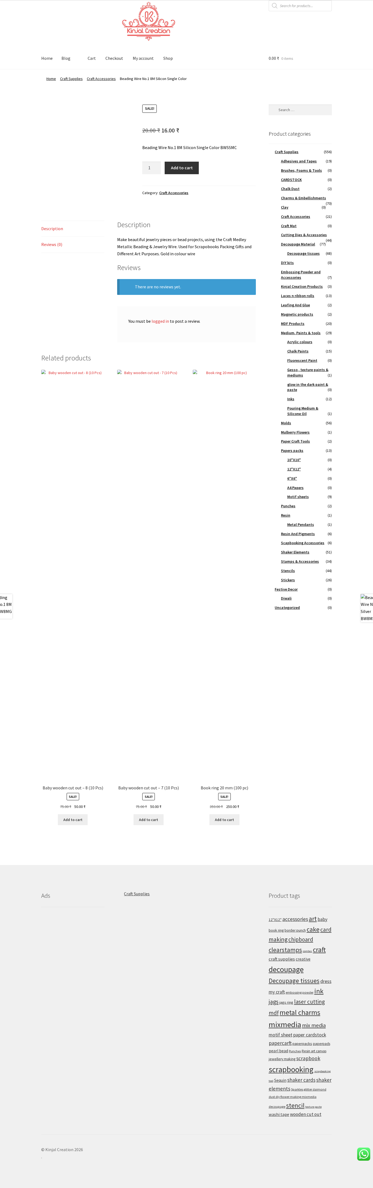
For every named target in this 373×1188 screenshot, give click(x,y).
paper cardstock (309, 1035)
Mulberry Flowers (295, 432)
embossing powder (299, 992)
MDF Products (292, 323)
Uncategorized (287, 607)
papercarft (280, 1043)
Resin (285, 515)
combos (307, 951)
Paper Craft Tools (295, 441)
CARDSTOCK (291, 179)
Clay (284, 207)
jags (274, 1001)
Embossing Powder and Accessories (301, 274)
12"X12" (294, 469)
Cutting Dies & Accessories (304, 234)
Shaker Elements (295, 552)
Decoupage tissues (303, 253)
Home (47, 58)
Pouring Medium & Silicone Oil (302, 411)
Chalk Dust (290, 188)
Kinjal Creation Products (302, 286)
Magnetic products (297, 314)
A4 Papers (295, 487)
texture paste (313, 1107)
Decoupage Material (298, 244)
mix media (314, 1025)
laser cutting (309, 1001)
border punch (295, 930)
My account (143, 58)
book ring (276, 930)
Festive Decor (286, 589)
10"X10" (294, 459)
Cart (92, 58)
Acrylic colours (299, 341)
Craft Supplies (71, 78)
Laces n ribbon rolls (297, 295)
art (313, 918)
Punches (288, 505)
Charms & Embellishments (303, 197)
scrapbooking (291, 1069)
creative (303, 959)
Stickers (288, 579)
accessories (295, 919)
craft (319, 949)
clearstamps (285, 950)
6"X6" (292, 478)
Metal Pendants (300, 524)
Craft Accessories (101, 78)
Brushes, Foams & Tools (301, 170)
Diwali (286, 598)
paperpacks (302, 1043)
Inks (290, 398)
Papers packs (292, 450)
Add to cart (182, 167)
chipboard (300, 939)
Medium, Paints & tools (301, 332)
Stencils (288, 570)
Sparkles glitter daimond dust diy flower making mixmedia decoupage (297, 1098)
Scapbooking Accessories (302, 542)
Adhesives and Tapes (299, 161)
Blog (65, 58)
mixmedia (285, 1024)
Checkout (114, 58)
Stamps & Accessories (300, 561)
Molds (286, 422)
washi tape (279, 1114)
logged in (160, 321)
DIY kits (287, 262)
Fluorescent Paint (302, 360)
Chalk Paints (298, 351)
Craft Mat (289, 225)
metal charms (300, 1012)
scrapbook (308, 1058)
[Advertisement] (72, 995)
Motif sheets (298, 496)
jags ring (286, 1002)
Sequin (280, 1080)
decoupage (286, 969)
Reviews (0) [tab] (51, 244)
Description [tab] (52, 228)
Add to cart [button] (72, 819)
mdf (274, 1013)
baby (322, 919)
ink (319, 991)
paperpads (321, 1043)
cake (313, 929)
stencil (295, 1105)
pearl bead (278, 1050)
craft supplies (282, 959)
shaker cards (301, 1080)
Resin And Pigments (298, 533)
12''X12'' (275, 919)
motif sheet (280, 1035)
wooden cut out (305, 1114)
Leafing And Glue (295, 305)
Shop (168, 58)
